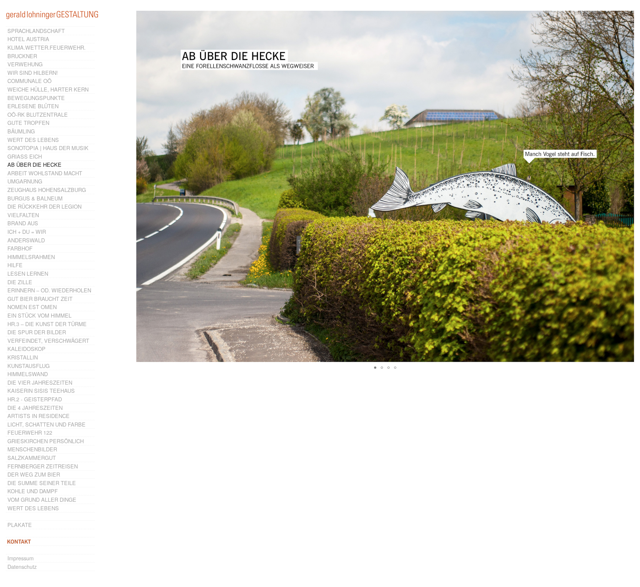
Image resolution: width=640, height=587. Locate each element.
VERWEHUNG (25, 64)
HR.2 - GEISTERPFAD (34, 399)
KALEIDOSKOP (26, 348)
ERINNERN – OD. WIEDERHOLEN (49, 290)
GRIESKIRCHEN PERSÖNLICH (45, 441)
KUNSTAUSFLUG (28, 365)
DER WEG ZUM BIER (33, 474)
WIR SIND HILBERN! (32, 72)
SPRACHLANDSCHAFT (36, 30)
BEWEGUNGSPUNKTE (36, 98)
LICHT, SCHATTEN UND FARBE (46, 424)
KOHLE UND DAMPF (32, 491)
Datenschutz (22, 566)
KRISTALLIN (22, 357)
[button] (627, 186)
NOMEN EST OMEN (32, 307)
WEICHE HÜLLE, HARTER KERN (48, 89)
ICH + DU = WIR (26, 231)
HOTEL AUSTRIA (28, 39)
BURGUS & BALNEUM (35, 198)
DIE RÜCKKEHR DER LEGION (44, 206)
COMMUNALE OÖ (29, 80)
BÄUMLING (21, 131)
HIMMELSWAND (27, 374)
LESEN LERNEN (27, 273)
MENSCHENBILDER (32, 449)
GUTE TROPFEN (28, 122)
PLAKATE (19, 524)
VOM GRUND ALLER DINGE (41, 499)
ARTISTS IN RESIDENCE (38, 415)
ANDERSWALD (26, 240)
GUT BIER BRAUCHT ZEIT (40, 298)
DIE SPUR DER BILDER (36, 332)
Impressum (20, 558)
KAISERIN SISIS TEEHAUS (41, 390)
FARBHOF (20, 248)
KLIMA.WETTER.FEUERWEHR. (46, 47)
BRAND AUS (22, 223)
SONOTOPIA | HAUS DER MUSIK (48, 148)
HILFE (15, 265)
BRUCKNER (22, 56)
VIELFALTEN (23, 215)
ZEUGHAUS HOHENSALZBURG (46, 189)
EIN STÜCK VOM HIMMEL (39, 315)
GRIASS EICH (24, 156)
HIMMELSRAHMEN (31, 257)
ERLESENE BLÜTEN (33, 106)
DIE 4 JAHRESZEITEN (35, 407)
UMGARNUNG (24, 181)
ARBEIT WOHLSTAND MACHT (44, 173)
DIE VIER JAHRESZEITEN (39, 382)
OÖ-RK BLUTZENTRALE (37, 114)
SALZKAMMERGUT (31, 457)
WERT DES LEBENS (33, 139)
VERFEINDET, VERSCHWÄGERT (48, 340)
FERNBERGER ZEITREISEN (42, 466)
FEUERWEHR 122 (29, 432)
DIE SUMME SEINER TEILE (41, 483)
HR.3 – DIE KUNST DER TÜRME (47, 324)
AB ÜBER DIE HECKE (34, 164)
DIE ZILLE (19, 282)
